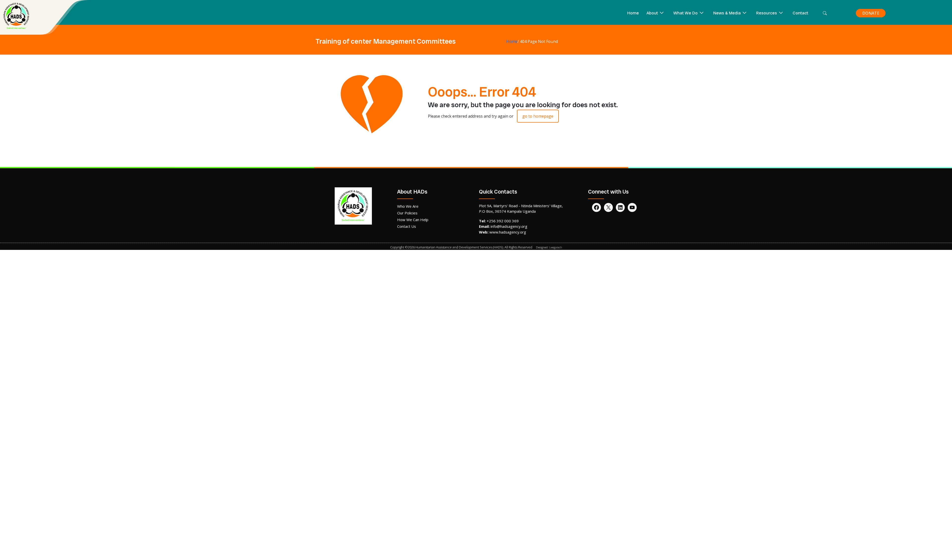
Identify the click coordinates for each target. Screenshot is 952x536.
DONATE (870, 13)
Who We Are (407, 206)
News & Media (727, 13)
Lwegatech (555, 247)
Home (633, 13)
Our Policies (407, 212)
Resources (766, 13)
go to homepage (537, 116)
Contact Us (406, 226)
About (652, 13)
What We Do (685, 13)
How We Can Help (412, 219)
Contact (800, 13)
